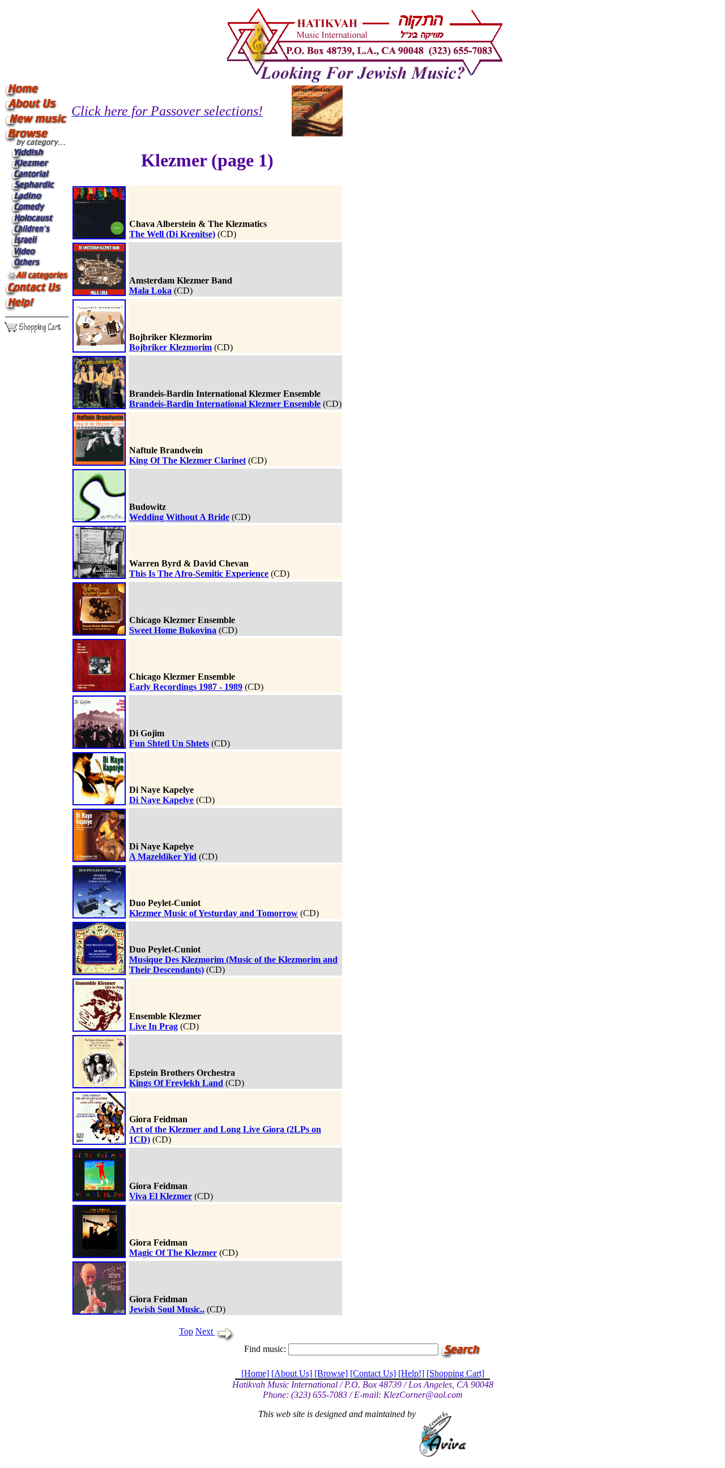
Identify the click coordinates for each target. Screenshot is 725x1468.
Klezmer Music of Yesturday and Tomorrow (213, 913)
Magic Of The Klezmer (173, 1252)
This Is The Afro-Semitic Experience (198, 573)
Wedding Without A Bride (179, 517)
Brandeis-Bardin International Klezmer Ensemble (225, 404)
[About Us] (291, 1373)
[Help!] (411, 1373)
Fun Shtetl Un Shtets (169, 743)
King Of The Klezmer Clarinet (187, 460)
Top (186, 1331)
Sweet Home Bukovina (172, 630)
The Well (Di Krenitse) (172, 234)
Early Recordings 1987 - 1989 (185, 687)
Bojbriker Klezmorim (170, 347)
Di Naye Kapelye (161, 800)
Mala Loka (150, 290)
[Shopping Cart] (455, 1373)
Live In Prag (153, 1026)
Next (205, 1331)
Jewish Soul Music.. (166, 1309)
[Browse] (331, 1373)
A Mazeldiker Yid (163, 856)
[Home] (255, 1373)
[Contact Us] (373, 1373)
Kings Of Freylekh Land (176, 1083)
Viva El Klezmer (160, 1196)
